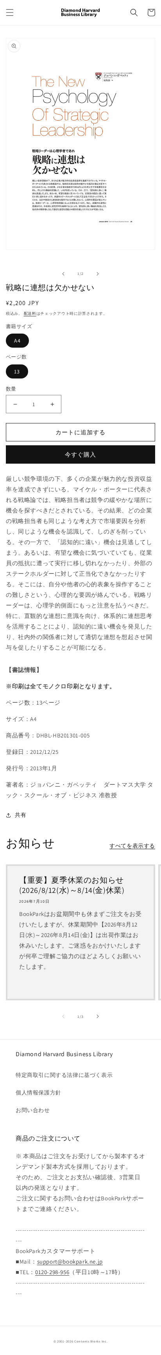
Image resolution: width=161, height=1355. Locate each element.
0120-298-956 (52, 1272)
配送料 (30, 313)
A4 (17, 340)
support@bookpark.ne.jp (70, 1261)
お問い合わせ (33, 1110)
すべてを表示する (132, 845)
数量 (11, 389)
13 (17, 371)
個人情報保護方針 (38, 1092)
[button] (9, 12)
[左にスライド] (63, 273)
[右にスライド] (97, 273)
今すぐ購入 (80, 454)
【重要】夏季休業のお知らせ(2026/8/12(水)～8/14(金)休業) (71, 885)
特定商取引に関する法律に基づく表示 (64, 1074)
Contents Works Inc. (90, 1341)
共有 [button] (20, 814)
